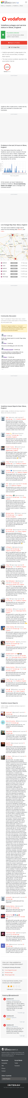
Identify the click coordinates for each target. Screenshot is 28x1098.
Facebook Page (9, 972)
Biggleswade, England (12, 450)
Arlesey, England (10, 645)
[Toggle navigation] (26, 2)
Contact (4, 1071)
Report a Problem (15, 42)
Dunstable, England (11, 437)
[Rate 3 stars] (14, 986)
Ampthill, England (21, 419)
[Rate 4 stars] (16, 986)
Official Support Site (9, 975)
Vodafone (15, 5)
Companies (8, 5)
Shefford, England (21, 463)
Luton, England (20, 691)
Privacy (3, 1068)
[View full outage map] (14, 247)
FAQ (3, 1065)
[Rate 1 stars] (8, 986)
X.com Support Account (11, 970)
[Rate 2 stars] (11, 986)
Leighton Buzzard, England (13, 550)
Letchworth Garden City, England (15, 584)
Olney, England (22, 531)
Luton (2, 231)
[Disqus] (14, 351)
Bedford (20, 229)
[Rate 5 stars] (19, 986)
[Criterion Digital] (14, 1085)
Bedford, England (22, 472)
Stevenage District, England (19, 657)
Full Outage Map (14, 47)
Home (2, 5)
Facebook (17, 1065)
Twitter (16, 1063)
